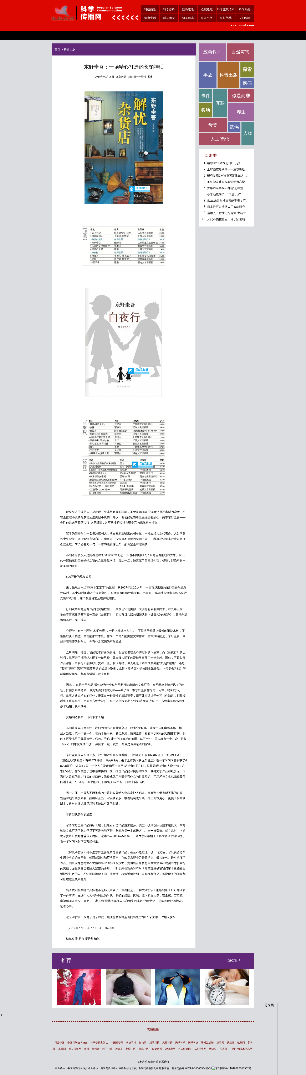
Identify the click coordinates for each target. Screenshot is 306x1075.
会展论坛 (207, 9)
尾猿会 (212, 1048)
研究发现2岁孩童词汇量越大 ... (227, 175)
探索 (247, 69)
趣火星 (119, 1048)
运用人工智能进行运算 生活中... (227, 213)
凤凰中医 (144, 1048)
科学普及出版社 (99, 1042)
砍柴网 (241, 1042)
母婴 (213, 125)
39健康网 (157, 1048)
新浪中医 (131, 1048)
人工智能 (219, 139)
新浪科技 (154, 1042)
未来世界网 (200, 1048)
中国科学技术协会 (77, 1042)
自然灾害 (240, 52)
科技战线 (226, 18)
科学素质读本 (226, 9)
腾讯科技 (193, 1042)
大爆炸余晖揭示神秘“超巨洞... (226, 188)
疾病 (247, 83)
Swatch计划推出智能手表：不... (227, 200)
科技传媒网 (75, 1048)
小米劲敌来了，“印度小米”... (225, 194)
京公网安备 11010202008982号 (233, 1068)
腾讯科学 (180, 1042)
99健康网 (170, 1048)
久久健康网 (184, 1048)
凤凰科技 (167, 1042)
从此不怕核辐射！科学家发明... (227, 219)
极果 (86, 1048)
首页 (57, 49)
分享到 (269, 1005)
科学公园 (107, 1048)
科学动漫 (245, 9)
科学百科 (169, 9)
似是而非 (188, 18)
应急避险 (188, 9)
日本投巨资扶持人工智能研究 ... (227, 206)
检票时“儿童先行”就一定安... (225, 163)
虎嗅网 (220, 1042)
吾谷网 (223, 1048)
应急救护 (212, 52)
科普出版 (207, 18)
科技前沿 (150, 9)
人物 (247, 133)
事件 (205, 95)
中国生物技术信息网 (241, 1048)
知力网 (143, 1042)
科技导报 (131, 1042)
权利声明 (142, 1061)
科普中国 (60, 1042)
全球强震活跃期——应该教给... (227, 169)
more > (234, 960)
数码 (234, 126)
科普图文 (169, 18)
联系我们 (164, 1061)
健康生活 (150, 18)
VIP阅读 (245, 18)
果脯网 (62, 1048)
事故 (207, 75)
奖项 (205, 109)
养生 (241, 112)
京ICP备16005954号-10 (198, 1068)
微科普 (96, 1048)
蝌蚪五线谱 (207, 1042)
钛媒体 (230, 1042)
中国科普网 (117, 1042)
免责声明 (153, 1061)
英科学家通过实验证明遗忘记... (227, 181)
